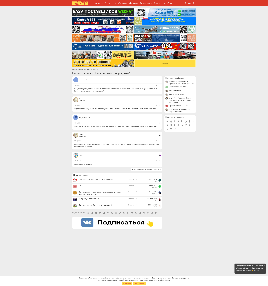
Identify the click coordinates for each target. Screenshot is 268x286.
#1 (159, 85)
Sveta (76, 126)
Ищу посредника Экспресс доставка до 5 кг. (96, 205)
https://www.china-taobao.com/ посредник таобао (180, 110)
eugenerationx (84, 80)
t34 (156, 200)
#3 (159, 123)
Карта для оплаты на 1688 (179, 105)
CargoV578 (154, 194)
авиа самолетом (175, 90)
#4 (159, 141)
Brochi (155, 207)
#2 (159, 105)
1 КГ (80, 186)
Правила (123, 3)
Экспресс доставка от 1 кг (89, 199)
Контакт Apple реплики (177, 87)
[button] (170, 3)
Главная (100, 3)
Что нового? (111, 3)
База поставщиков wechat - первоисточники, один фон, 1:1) (181, 82)
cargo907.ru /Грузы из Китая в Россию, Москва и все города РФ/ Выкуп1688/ (181, 100)
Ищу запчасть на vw (176, 94)
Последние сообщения (174, 78)
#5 (159, 160)
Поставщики (160, 3)
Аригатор (154, 187)
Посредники (147, 3)
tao (156, 181)
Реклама (134, 3)
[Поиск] (194, 3)
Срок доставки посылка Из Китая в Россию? (96, 179)
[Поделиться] (156, 85)
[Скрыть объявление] (264, 266)
